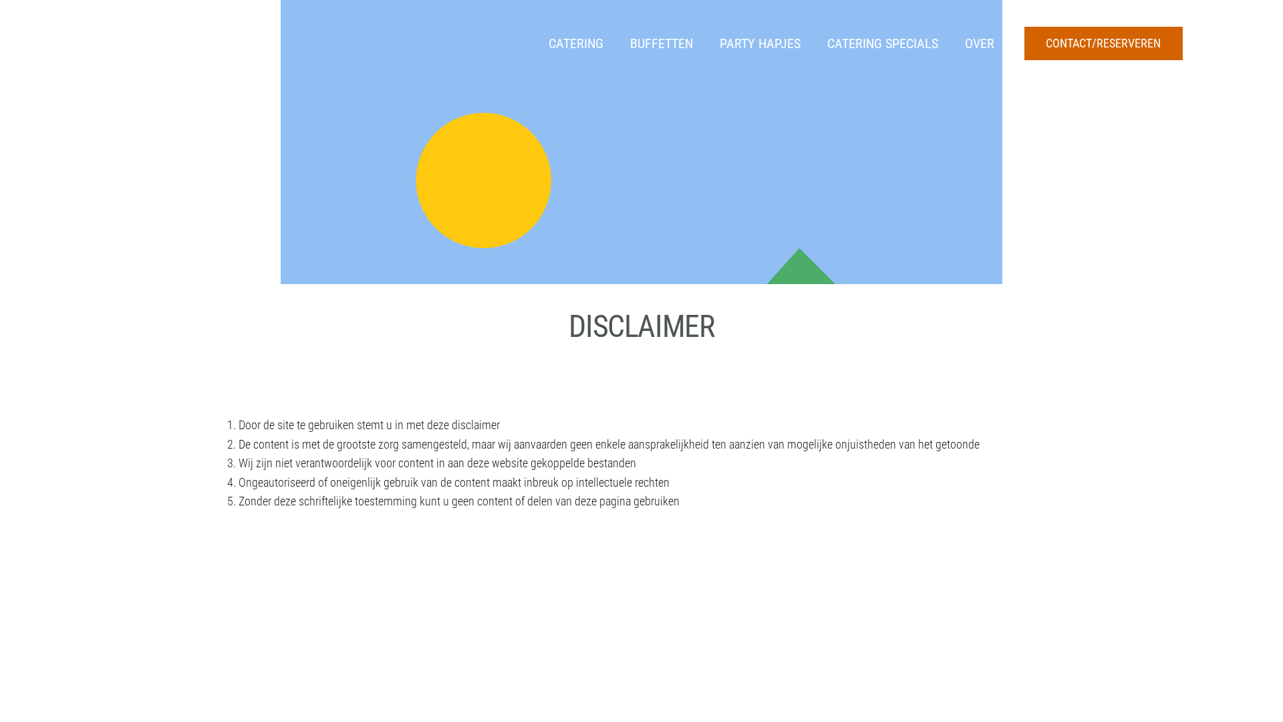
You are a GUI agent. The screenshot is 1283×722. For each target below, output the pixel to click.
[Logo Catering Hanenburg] (169, 43)
